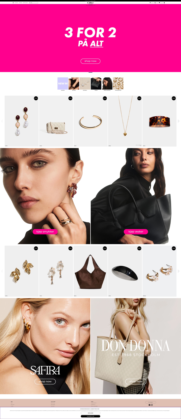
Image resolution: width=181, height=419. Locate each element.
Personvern (12, 404)
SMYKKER (20, 2)
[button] (157, 2)
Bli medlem (150, 402)
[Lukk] (2, 121)
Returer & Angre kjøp (94, 406)
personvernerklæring (152, 410)
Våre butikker (53, 404)
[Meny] (13, 2)
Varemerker (53, 406)
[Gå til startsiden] (90, 3)
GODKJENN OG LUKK (90, 416)
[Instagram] (152, 405)
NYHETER (16, 2)
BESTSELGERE (25, 2)
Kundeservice (93, 404)
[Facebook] (149, 405)
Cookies (12, 406)
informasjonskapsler (166, 410)
